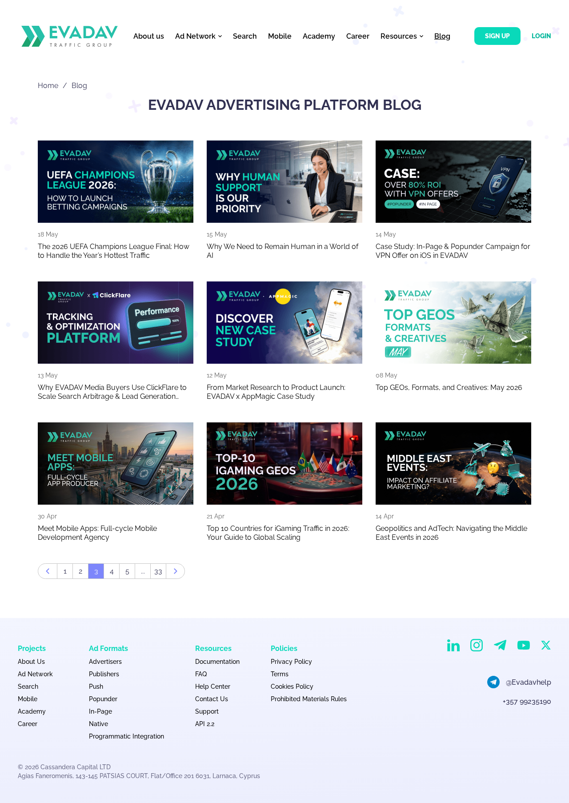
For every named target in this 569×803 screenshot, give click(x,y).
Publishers (104, 674)
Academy (319, 36)
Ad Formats (108, 648)
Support (207, 711)
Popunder (103, 699)
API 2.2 (204, 723)
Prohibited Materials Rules (309, 699)
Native (98, 723)
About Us (31, 661)
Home (48, 85)
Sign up (497, 36)
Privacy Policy (291, 661)
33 (158, 571)
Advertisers (105, 661)
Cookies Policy (292, 686)
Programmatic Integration (126, 736)
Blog (442, 36)
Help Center (212, 686)
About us (148, 36)
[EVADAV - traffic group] (69, 36)
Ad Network (35, 674)
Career (357, 36)
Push (96, 686)
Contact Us (211, 699)
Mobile (280, 36)
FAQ (201, 674)
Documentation (217, 661)
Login (541, 36)
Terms (280, 674)
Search (245, 36)
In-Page (100, 711)
